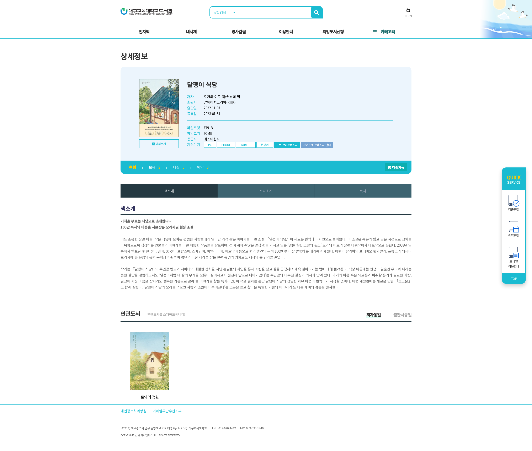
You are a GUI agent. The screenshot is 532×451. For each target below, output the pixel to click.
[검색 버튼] (316, 12)
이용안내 (286, 31)
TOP (514, 278)
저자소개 (265, 190)
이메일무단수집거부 (167, 410)
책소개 (169, 190)
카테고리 (388, 31)
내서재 (191, 31)
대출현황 (514, 209)
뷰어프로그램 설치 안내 (317, 145)
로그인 (408, 16)
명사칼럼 (239, 31)
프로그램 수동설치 (287, 145)
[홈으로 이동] (146, 11)
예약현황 (514, 235)
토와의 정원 (150, 396)
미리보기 (160, 144)
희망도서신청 (333, 31)
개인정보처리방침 (133, 410)
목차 (363, 190)
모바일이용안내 (514, 263)
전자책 (144, 31)
